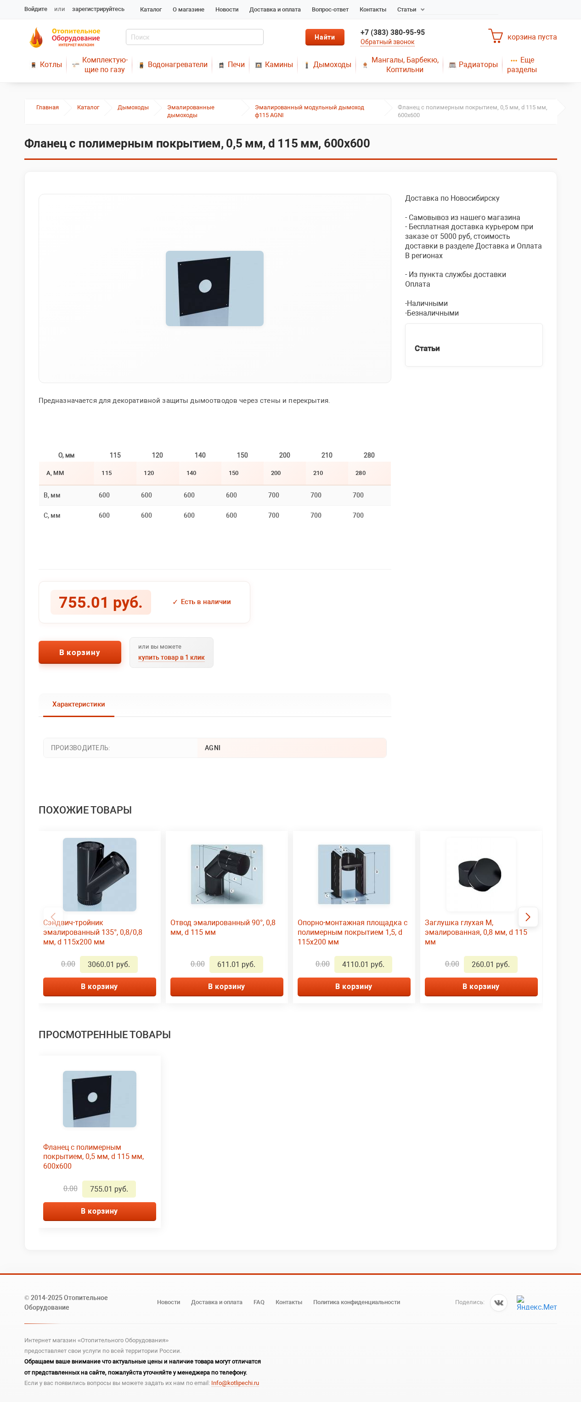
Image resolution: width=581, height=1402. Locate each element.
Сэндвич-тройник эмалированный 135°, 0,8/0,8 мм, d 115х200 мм (92, 932)
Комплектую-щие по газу (105, 65)
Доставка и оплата (275, 9)
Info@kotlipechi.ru (235, 1382)
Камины (279, 64)
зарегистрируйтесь (98, 9)
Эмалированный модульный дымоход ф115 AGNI (309, 111)
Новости (226, 9)
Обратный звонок (388, 41)
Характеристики (78, 704)
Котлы (51, 64)
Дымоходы (332, 64)
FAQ (259, 1302)
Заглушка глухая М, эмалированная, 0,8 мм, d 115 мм (476, 932)
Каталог (151, 9)
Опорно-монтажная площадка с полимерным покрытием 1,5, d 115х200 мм (352, 932)
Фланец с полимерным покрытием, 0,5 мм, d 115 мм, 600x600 (93, 1157)
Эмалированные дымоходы (190, 111)
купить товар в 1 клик (171, 657)
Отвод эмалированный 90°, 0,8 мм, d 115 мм (223, 927)
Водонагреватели (178, 64)
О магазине (188, 9)
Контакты (373, 9)
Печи (236, 64)
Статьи (406, 9)
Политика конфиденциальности (356, 1302)
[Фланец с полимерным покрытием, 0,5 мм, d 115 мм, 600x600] (215, 288)
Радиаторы (478, 64)
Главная (47, 107)
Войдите (35, 9)
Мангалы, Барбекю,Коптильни (405, 65)
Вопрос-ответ (330, 9)
